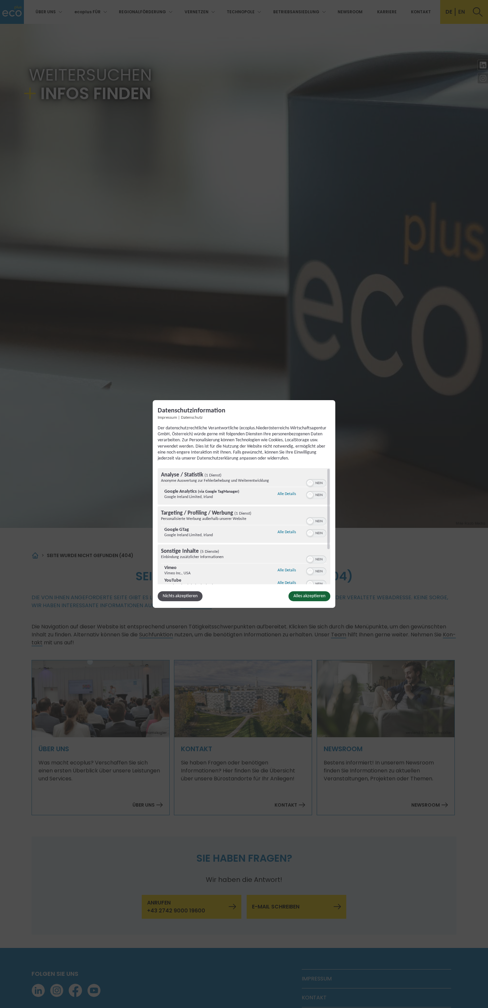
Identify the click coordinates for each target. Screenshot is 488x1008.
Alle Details (287, 494)
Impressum (167, 418)
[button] (310, 483)
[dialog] (244, 504)
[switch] (316, 482)
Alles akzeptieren (309, 596)
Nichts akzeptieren (180, 596)
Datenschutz (192, 418)
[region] (244, 526)
